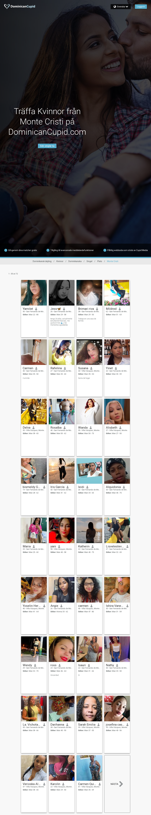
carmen (83, 606)
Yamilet (28, 309)
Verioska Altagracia (32, 784)
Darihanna (57, 724)
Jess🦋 (55, 309)
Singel (89, 261)
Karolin (55, 784)
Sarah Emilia (86, 724)
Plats (99, 261)
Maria (27, 546)
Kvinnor (59, 261)
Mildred (111, 309)
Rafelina (56, 368)
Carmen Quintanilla (87, 784)
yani (53, 546)
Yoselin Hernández (32, 606)
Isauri (82, 665)
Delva (26, 427)
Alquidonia (113, 487)
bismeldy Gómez (32, 487)
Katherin (84, 546)
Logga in (141, 6)
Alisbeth (111, 427)
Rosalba (55, 427)
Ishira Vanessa (115, 606)
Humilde (26, 378)
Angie (54, 606)
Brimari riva (86, 309)
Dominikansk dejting (42, 261)
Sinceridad (54, 675)
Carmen (28, 368)
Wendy (27, 665)
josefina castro (115, 724)
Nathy (110, 665)
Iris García (57, 487)
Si (79, 675)
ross (53, 665)
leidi (81, 487)
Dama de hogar (84, 378)
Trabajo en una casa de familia (87, 320)
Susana (83, 368)
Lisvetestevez (115, 546)
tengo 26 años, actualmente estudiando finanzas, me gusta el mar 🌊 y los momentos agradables (61, 322)
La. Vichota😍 (32, 724)
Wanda (83, 427)
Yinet (109, 368)
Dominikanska (75, 261)
